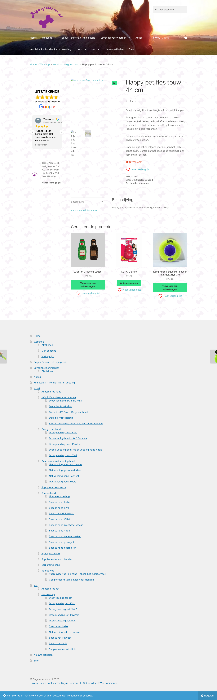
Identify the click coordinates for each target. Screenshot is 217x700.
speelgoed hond (70, 64)
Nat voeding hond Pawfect (64, 475)
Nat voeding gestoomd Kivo (65, 470)
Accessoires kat (50, 588)
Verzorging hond (50, 564)
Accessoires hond (51, 391)
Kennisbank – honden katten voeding (50, 49)
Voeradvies (47, 570)
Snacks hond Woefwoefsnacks (66, 524)
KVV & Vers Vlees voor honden (58, 397)
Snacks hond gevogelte (62, 542)
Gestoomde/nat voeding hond (58, 461)
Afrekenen (47, 344)
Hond (79, 49)
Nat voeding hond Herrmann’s (65, 464)
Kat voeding (48, 594)
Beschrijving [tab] (77, 201)
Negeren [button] (209, 695)
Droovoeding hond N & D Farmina (68, 438)
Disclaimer (47, 371)
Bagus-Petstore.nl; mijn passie (78, 37)
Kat (94, 49)
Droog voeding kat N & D (63, 609)
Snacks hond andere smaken (65, 536)
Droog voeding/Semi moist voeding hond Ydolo (75, 449)
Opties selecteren (129, 283)
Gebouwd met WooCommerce (100, 683)
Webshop (47, 37)
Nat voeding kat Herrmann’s (64, 632)
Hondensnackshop (59, 496)
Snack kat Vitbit (58, 643)
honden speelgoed (139, 183)
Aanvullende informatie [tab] (84, 210)
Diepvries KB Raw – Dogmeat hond (68, 412)
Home (33, 37)
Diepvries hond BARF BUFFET (65, 400)
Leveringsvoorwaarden (113, 37)
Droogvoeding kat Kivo (62, 603)
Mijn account (48, 350)
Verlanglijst (47, 356)
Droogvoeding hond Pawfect (65, 444)
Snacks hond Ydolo (60, 530)
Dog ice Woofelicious (61, 417)
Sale (131, 49)
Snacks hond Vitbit (59, 519)
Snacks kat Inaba (58, 626)
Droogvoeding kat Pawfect (64, 614)
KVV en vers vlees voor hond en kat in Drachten (76, 423)
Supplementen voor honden (56, 559)
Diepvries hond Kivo (60, 406)
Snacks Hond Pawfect (61, 513)
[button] (114, 83)
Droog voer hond (51, 429)
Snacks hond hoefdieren (62, 547)
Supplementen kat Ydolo (62, 649)
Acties (139, 37)
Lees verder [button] (41, 145)
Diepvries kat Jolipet (60, 597)
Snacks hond (48, 493)
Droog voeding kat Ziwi (62, 620)
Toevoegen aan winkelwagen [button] (88, 285)
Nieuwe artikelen (114, 49)
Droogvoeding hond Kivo (63, 432)
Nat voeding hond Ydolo (62, 481)
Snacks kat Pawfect (60, 637)
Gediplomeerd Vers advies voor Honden (71, 579)
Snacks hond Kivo (59, 507)
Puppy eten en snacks (53, 487)
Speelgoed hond (144, 180)
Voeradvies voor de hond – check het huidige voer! (78, 573)
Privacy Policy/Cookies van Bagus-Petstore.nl (55, 683)
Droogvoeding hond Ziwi (63, 455)
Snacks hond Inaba (59, 502)
